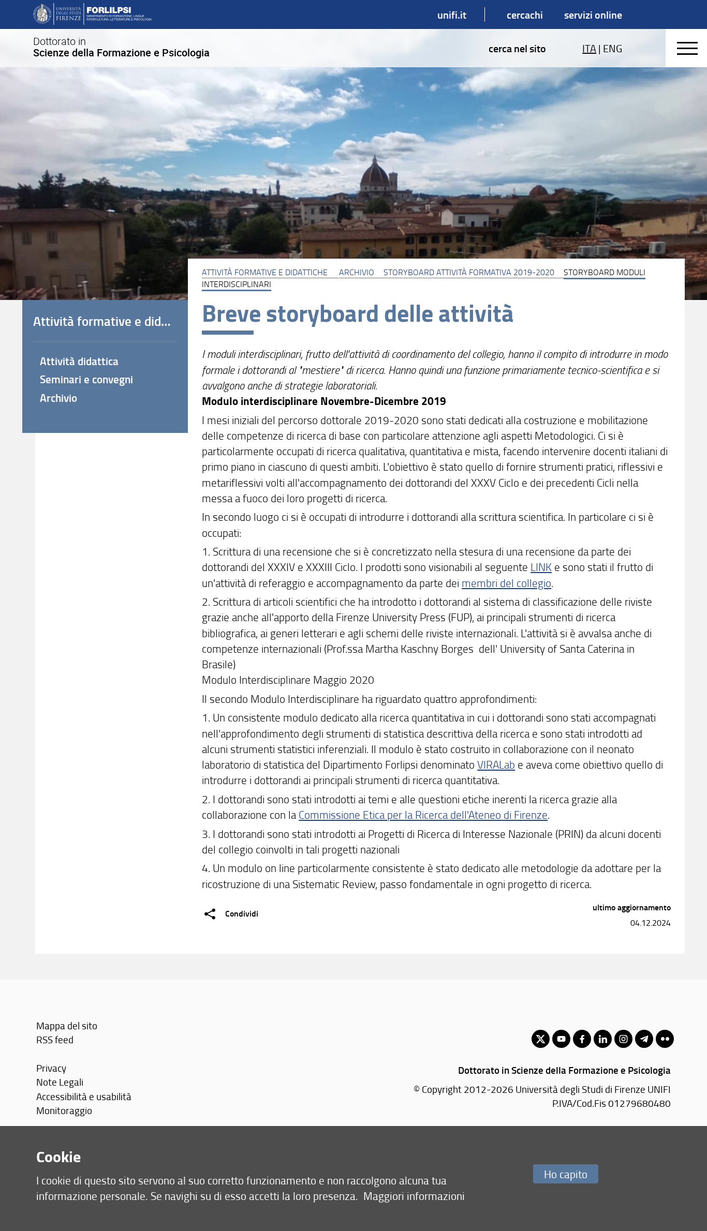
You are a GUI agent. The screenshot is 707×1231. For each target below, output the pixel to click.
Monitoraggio (64, 1110)
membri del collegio (506, 582)
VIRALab (496, 764)
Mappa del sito (66, 1025)
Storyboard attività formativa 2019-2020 (469, 272)
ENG (612, 48)
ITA (589, 48)
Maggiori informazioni (414, 1195)
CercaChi (525, 14)
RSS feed (54, 1039)
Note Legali (59, 1082)
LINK (541, 566)
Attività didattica (79, 361)
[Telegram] (644, 1039)
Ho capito (565, 1173)
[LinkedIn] (603, 1039)
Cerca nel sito (517, 48)
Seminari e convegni (86, 379)
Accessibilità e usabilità (83, 1096)
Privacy (51, 1068)
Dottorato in (121, 47)
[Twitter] (541, 1039)
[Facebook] (582, 1039)
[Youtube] (561, 1039)
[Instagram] (623, 1039)
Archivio (356, 272)
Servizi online (593, 14)
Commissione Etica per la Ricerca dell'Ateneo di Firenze (423, 814)
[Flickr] (665, 1039)
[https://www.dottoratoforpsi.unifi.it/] (92, 14)
